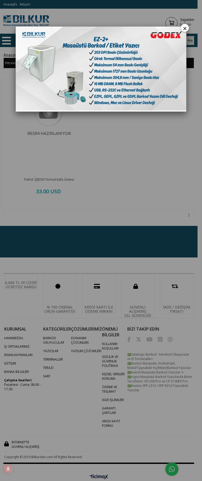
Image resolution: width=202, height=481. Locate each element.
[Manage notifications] (8, 469)
